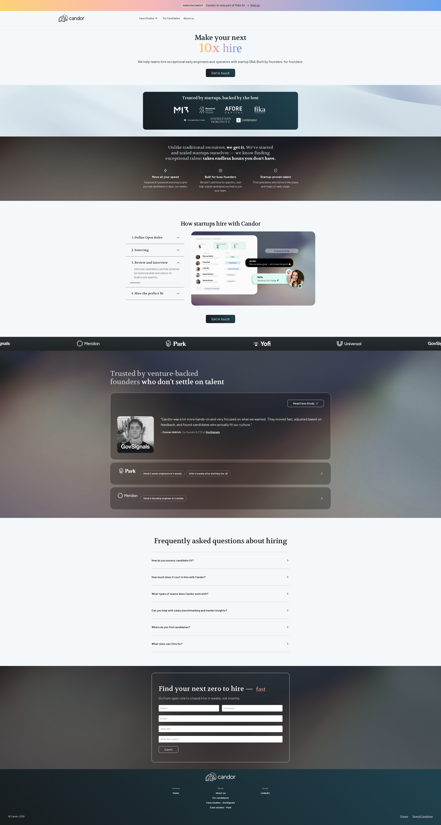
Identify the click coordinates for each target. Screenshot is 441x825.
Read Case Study (303, 403)
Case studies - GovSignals (220, 802)
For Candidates (171, 18)
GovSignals (213, 432)
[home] (71, 18)
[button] (149, 18)
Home (176, 792)
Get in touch (220, 73)
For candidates (220, 797)
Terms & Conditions (422, 816)
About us (188, 18)
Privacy (404, 816)
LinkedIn (265, 792)
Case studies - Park (220, 807)
